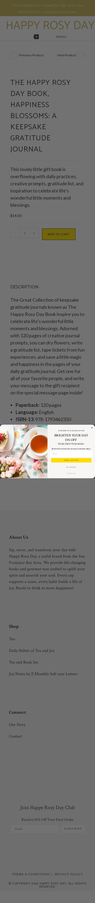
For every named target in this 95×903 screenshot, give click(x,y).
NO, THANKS (71, 467)
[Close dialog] (92, 428)
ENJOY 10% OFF (71, 460)
